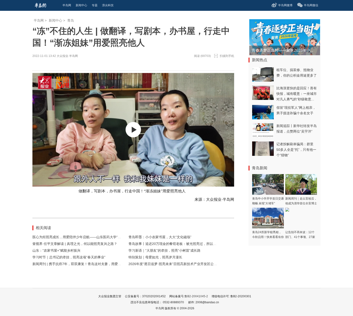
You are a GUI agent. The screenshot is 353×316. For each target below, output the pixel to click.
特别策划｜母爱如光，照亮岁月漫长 (155, 257)
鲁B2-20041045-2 (196, 296)
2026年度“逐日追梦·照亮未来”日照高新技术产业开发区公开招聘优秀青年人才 (186, 264)
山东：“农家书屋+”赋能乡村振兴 (56, 250)
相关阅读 (43, 228)
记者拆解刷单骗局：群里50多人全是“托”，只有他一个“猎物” (296, 149)
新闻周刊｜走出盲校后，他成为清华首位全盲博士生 (301, 203)
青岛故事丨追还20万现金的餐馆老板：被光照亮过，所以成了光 (175, 244)
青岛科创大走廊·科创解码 (273, 50)
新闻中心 (55, 20)
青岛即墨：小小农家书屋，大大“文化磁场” (159, 237)
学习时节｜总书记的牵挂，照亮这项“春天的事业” (68, 257)
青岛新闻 (259, 168)
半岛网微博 (285, 5)
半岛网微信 (311, 5)
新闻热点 (259, 60)
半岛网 (39, 20)
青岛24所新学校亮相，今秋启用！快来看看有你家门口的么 (268, 237)
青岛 (70, 20)
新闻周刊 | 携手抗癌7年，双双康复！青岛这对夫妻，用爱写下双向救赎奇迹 (88, 264)
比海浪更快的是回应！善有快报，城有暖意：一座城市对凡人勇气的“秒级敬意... (296, 93)
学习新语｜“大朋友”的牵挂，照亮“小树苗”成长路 (164, 250)
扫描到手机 (227, 56)
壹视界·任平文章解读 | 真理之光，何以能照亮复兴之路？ (74, 244)
